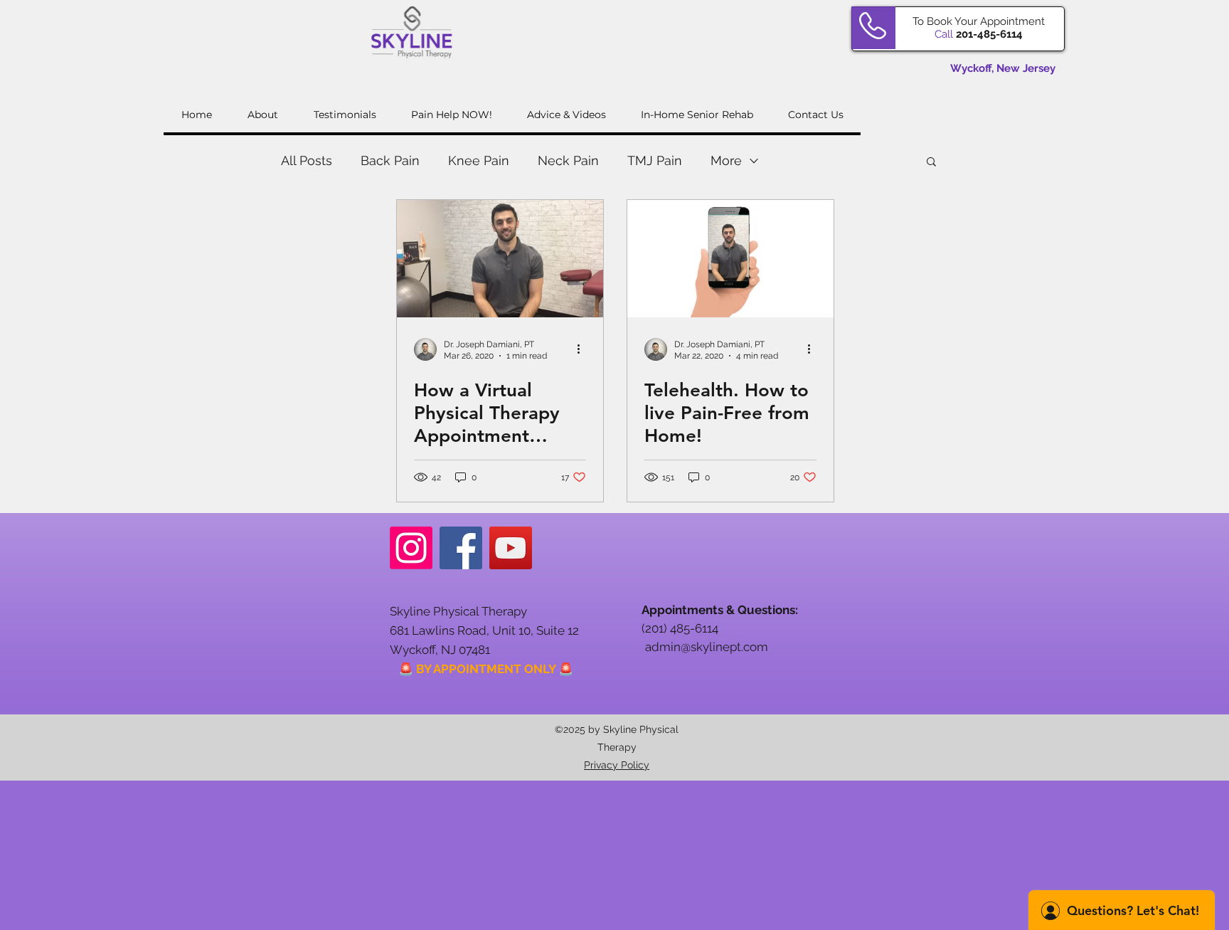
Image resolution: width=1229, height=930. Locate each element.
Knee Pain (478, 160)
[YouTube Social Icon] (510, 548)
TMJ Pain (654, 160)
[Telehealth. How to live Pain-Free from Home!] (730, 258)
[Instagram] (411, 548)
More (726, 160)
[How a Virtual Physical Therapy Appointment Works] (500, 258)
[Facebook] (461, 548)
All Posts (306, 160)
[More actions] (583, 349)
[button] (931, 162)
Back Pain (390, 160)
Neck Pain (568, 160)
